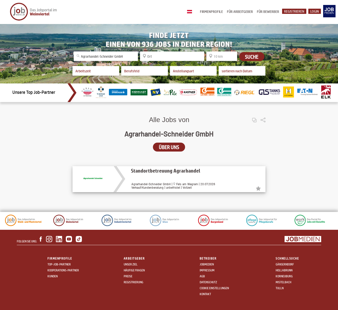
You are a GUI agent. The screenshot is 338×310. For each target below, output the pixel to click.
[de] (191, 12)
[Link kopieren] (254, 116)
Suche (251, 56)
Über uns (169, 147)
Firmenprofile (211, 11)
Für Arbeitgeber (240, 11)
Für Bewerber (268, 11)
